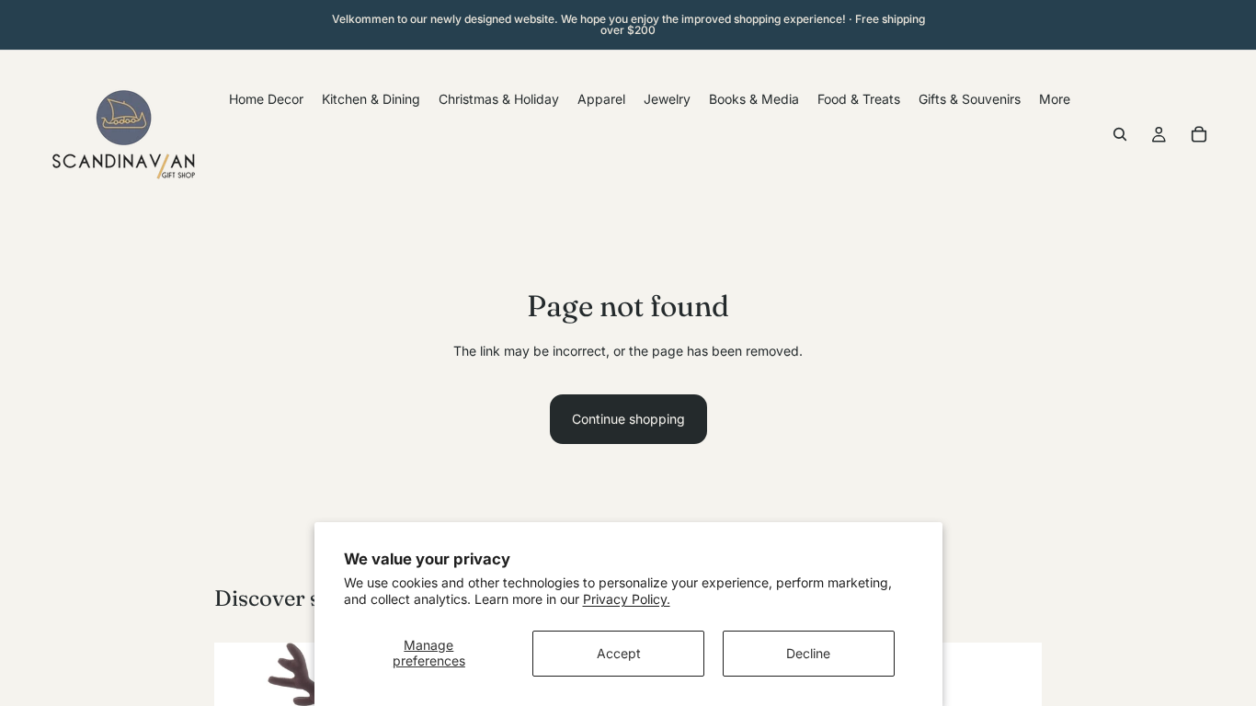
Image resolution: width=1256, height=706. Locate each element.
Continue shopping (628, 419)
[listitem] (1054, 98)
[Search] (1120, 134)
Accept (619, 653)
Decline (808, 653)
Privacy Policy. (626, 599)
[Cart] (1199, 134)
